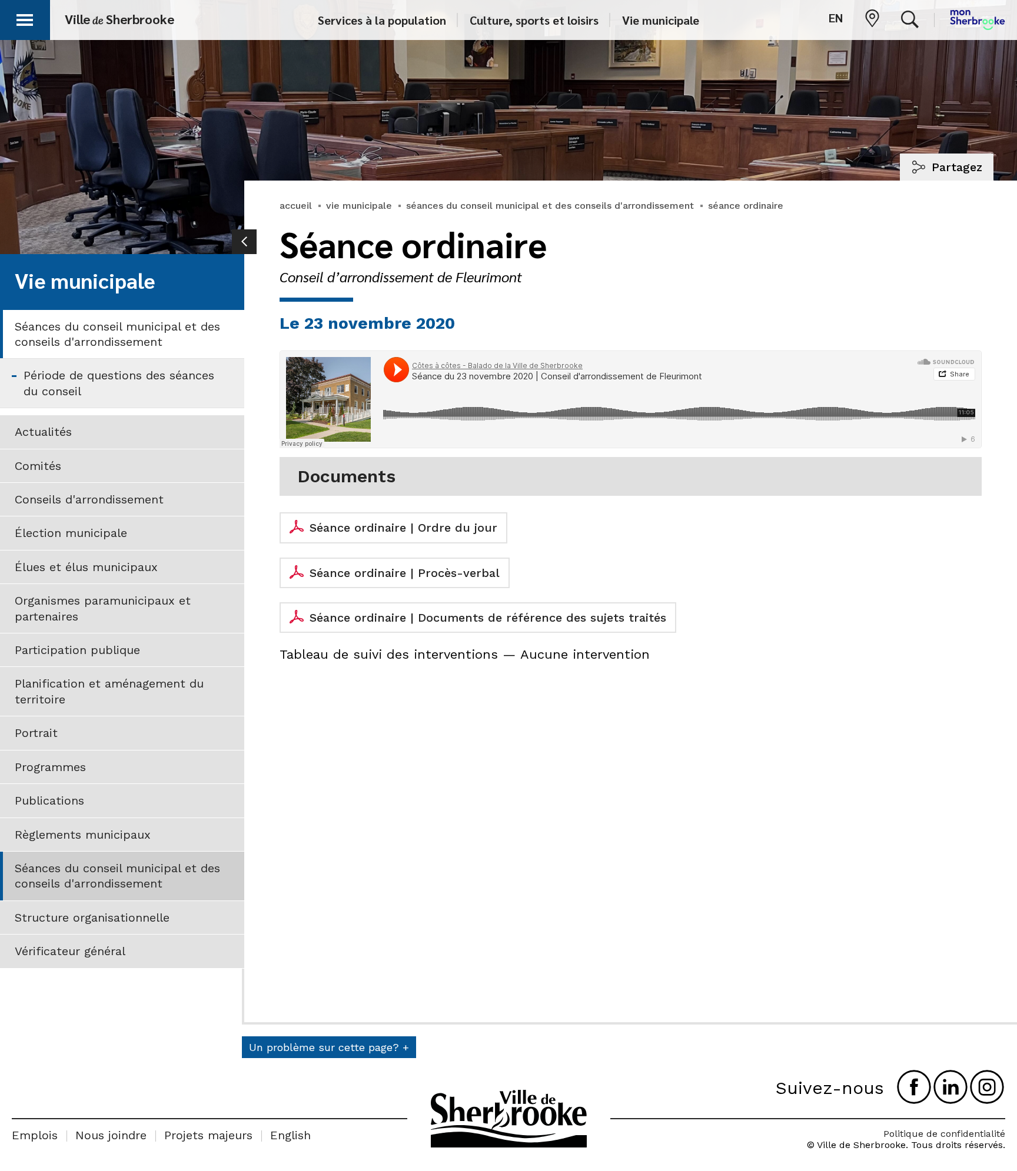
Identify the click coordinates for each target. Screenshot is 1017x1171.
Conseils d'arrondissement (89, 499)
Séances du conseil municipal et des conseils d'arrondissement (117, 334)
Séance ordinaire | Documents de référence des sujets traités (488, 617)
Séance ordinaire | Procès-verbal (405, 573)
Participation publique (77, 650)
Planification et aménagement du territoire (109, 691)
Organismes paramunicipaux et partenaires (103, 608)
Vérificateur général (70, 951)
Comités (38, 466)
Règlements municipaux (83, 835)
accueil (296, 205)
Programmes (50, 767)
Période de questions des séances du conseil (119, 383)
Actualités (43, 432)
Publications (49, 800)
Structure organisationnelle (92, 917)
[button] (24, 18)
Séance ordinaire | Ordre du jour (403, 528)
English (290, 1135)
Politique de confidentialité (944, 1133)
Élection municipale (71, 533)
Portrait (36, 733)
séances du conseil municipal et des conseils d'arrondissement (550, 205)
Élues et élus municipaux (86, 567)
